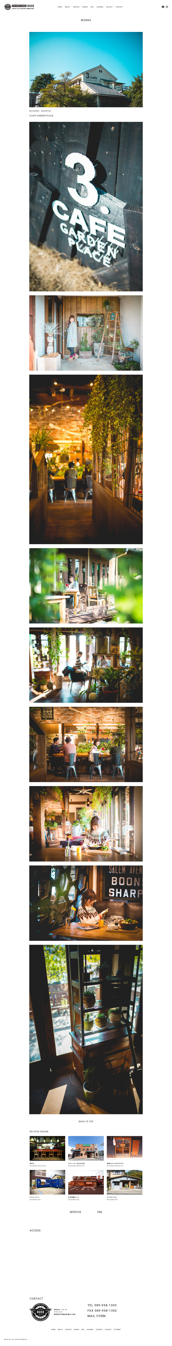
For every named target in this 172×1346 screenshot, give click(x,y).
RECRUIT (109, 7)
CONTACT (119, 7)
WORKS (85, 7)
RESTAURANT (34, 111)
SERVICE (76, 7)
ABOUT (67, 7)
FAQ (92, 7)
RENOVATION (46, 111)
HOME (60, 7)
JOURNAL (100, 7)
